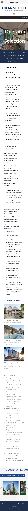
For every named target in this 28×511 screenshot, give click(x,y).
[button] (23, 17)
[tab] (12, 497)
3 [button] (14, 497)
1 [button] (11, 497)
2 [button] (13, 497)
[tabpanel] (10, 488)
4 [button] (16, 497)
